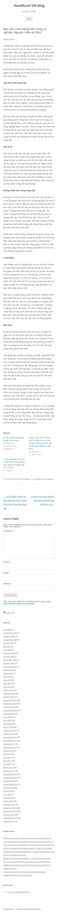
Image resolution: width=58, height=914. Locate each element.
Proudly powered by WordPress (28, 909)
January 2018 (8, 734)
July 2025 (7, 646)
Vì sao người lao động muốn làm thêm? (13, 439)
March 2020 (8, 670)
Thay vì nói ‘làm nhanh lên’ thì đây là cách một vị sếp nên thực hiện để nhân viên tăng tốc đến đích (40, 443)
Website (7, 583)
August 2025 (8, 643)
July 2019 (7, 676)
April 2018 (7, 724)
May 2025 (7, 649)
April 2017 (7, 764)
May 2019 (7, 683)
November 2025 (10, 633)
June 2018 (7, 717)
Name (7, 561)
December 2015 (9, 808)
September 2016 (10, 784)
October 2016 (9, 781)
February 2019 (9, 693)
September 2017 (10, 747)
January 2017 (8, 771)
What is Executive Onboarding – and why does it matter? (27, 858)
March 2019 (8, 690)
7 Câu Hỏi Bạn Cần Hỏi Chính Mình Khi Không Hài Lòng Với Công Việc (14, 462)
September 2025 (10, 639)
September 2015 (10, 818)
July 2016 (7, 791)
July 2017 (7, 754)
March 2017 (8, 767)
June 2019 (7, 680)
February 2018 (9, 730)
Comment (8, 530)
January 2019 (8, 697)
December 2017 (9, 737)
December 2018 (9, 700)
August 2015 (8, 821)
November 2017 (10, 740)
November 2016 (10, 777)
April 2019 (7, 687)
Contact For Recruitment (18, 892)
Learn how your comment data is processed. (27, 602)
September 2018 (10, 710)
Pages (26, 479)
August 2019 (8, 673)
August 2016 (8, 787)
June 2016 (7, 794)
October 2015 (9, 814)
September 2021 (10, 666)
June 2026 (7, 629)
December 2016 (9, 774)
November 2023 (10, 660)
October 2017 (9, 744)
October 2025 (9, 636)
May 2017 (7, 761)
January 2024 (8, 656)
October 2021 (9, 663)
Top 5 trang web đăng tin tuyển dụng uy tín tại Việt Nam (26, 861)
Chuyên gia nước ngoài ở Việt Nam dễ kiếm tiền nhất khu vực (43, 500)
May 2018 (7, 720)
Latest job (10, 613)
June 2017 (7, 757)
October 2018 (9, 707)
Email (6, 572)
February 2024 (9, 653)
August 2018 (8, 713)
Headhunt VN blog (29, 5)
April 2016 (7, 798)
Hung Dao (48, 479)
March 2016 (8, 801)
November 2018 (10, 703)
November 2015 (10, 811)
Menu (29, 18)
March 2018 (8, 727)
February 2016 (9, 804)
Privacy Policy (8, 909)
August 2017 (8, 750)
